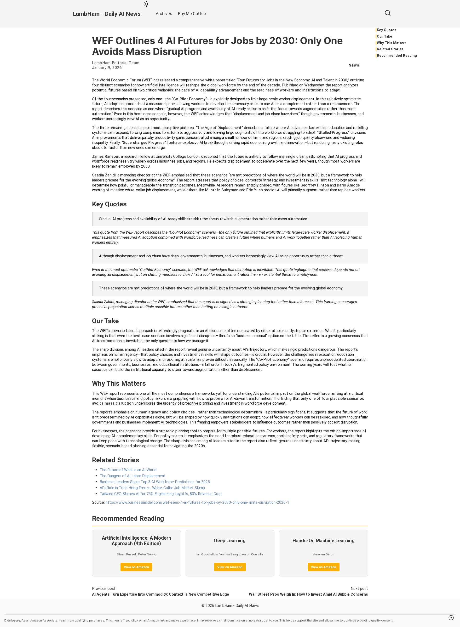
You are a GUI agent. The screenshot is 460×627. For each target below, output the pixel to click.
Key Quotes (386, 30)
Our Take (384, 36)
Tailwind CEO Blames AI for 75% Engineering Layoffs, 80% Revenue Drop (161, 493)
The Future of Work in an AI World (128, 470)
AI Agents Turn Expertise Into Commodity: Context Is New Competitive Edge (160, 594)
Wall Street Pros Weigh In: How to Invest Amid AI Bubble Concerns (308, 594)
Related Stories (390, 49)
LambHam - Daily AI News (237, 605)
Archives (164, 13)
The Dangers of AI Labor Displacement (133, 476)
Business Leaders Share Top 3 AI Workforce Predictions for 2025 (155, 482)
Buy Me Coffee (192, 13)
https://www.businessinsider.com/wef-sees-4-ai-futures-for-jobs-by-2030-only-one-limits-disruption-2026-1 (197, 502)
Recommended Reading (397, 56)
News (354, 65)
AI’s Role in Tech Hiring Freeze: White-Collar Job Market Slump (152, 488)
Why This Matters (392, 43)
